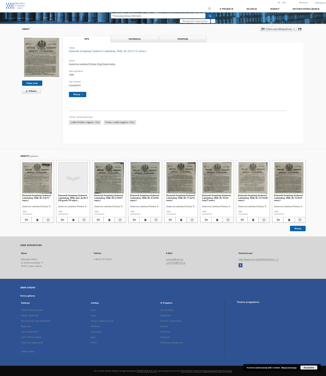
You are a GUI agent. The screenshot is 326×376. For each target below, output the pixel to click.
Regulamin (165, 315)
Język (93, 337)
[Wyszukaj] (210, 15)
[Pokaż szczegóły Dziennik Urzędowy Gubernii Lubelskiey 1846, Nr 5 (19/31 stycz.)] (119, 220)
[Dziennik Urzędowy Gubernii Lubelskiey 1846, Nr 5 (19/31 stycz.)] (109, 178)
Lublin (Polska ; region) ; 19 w (85, 122)
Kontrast (303, 2)
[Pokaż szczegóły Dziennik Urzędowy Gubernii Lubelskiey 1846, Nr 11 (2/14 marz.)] (191, 220)
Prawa (94, 342)
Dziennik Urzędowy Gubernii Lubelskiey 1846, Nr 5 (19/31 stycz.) (108, 198)
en (284, 3)
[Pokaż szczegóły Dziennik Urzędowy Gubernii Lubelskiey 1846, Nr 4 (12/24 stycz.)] (155, 220)
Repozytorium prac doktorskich (36, 320)
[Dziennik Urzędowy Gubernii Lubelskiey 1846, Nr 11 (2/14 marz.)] (181, 178)
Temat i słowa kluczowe (102, 320)
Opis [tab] (86, 39)
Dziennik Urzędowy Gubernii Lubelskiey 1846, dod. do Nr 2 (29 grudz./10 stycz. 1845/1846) (73, 198)
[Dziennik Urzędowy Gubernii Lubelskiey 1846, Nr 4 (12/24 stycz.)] (145, 178)
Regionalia (26, 326)
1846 (71, 74)
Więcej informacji (288, 367)
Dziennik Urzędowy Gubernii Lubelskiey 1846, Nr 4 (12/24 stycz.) (144, 198)
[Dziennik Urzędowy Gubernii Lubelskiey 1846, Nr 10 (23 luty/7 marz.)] (217, 178)
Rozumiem (309, 367)
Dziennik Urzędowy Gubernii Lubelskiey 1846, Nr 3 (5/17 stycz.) (36, 198)
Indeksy (274, 8)
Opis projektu (166, 310)
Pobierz (32, 91)
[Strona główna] (209, 9)
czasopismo (75, 85)
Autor (93, 315)
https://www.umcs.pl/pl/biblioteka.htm (257, 259)
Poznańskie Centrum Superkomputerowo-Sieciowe (206, 370)
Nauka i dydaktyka (30, 315)
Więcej (297, 228)
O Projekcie (226, 8)
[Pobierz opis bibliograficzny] (26, 220)
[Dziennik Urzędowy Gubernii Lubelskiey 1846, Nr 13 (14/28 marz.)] (253, 178)
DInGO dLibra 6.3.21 (147, 370)
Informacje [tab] (135, 39)
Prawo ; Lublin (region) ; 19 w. (119, 122)
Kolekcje (252, 8)
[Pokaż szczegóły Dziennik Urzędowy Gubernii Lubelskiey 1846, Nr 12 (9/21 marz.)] (299, 220)
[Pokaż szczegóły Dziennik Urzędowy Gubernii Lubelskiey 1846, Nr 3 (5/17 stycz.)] (47, 220)
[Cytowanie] (299, 29)
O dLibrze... (165, 331)
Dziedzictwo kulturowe (32, 310)
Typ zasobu (96, 331)
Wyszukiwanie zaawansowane (195, 21)
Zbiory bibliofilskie (29, 331)
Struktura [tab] (182, 39)
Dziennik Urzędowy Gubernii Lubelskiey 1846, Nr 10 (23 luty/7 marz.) (216, 198)
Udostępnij (320, 2)
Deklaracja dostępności (171, 342)
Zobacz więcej (28, 351)
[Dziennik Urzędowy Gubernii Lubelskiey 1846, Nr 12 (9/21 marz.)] (289, 178)
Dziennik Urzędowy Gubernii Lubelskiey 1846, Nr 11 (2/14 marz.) (180, 198)
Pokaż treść (32, 83)
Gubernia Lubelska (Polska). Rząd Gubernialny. (92, 64)
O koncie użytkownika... (171, 320)
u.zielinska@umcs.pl (175, 262)
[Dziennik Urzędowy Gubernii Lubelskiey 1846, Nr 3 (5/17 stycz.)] (37, 178)
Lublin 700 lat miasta (31, 337)
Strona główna (27, 295)
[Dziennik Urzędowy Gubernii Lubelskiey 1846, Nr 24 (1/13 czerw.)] (41, 57)
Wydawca (95, 326)
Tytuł (93, 310)
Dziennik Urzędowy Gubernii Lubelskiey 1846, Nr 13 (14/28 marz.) (253, 198)
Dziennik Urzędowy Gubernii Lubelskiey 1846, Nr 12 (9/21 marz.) (288, 198)
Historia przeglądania (306, 8)
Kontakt (164, 326)
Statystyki (165, 337)
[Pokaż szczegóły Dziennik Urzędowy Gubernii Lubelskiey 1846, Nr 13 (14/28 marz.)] (263, 220)
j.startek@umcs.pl (174, 259)
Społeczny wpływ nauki (32, 342)
